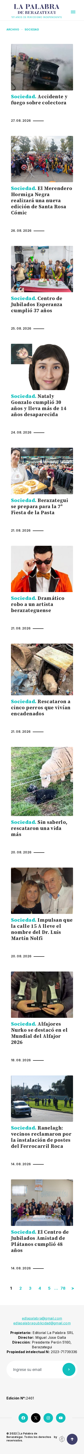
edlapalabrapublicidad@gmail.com (42, 1323)
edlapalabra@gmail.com (42, 1318)
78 (63, 1288)
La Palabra (37, 9)
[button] (73, 12)
